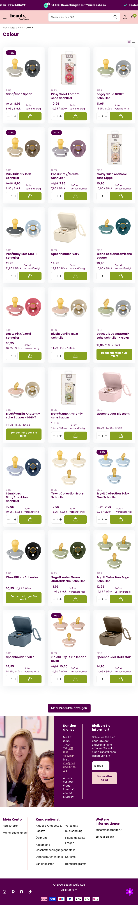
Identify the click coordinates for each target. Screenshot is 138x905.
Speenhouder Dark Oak (113, 657)
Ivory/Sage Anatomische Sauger (67, 415)
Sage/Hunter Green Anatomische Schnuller (68, 579)
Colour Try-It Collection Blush (68, 659)
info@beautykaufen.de (69, 767)
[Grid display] (129, 41)
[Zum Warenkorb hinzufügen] (30, 116)
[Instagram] (4, 891)
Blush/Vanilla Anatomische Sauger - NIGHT (23, 415)
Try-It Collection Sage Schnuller (112, 579)
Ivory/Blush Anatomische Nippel (112, 176)
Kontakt (70, 850)
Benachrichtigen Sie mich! (114, 354)
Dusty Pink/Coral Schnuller (18, 335)
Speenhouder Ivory (65, 254)
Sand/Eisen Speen (19, 94)
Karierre (70, 856)
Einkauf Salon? (105, 836)
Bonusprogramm (75, 863)
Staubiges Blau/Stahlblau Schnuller (17, 497)
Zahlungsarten (45, 863)
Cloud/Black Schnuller (22, 577)
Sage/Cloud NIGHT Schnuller (110, 96)
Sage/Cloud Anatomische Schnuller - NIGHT (113, 335)
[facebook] (21, 891)
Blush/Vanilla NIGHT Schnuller (65, 335)
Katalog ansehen (5, 17)
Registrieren (11, 825)
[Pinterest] (13, 891)
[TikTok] (30, 891)
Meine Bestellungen (15, 832)
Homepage (9, 27)
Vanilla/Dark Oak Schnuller (18, 176)
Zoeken (115, 17)
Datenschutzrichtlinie (49, 856)
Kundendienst (48, 819)
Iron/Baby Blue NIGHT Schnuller (21, 256)
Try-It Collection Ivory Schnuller (67, 495)
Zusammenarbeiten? (109, 829)
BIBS (20, 27)
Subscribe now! (104, 778)
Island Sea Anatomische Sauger (114, 256)
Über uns (41, 837)
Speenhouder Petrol (20, 657)
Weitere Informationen (108, 821)
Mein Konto (12, 819)
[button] (15, 116)
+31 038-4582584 (69, 752)
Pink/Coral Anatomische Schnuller (66, 96)
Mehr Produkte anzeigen (69, 708)
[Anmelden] (124, 17)
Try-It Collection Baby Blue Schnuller (112, 495)
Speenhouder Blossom (113, 414)
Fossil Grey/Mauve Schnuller (65, 176)
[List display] (133, 41)
